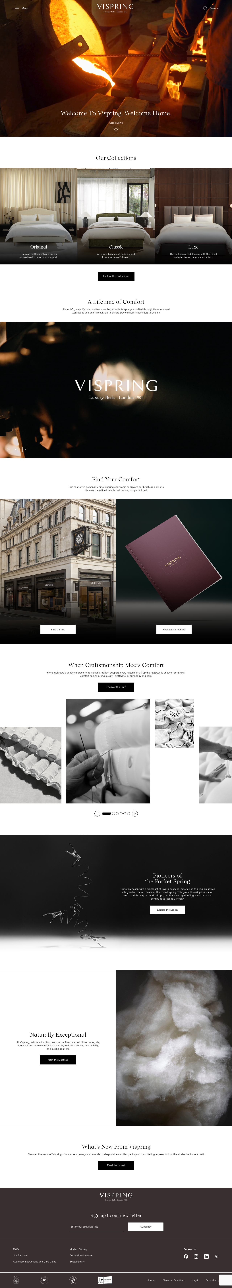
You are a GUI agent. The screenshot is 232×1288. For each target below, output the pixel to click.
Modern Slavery (78, 1249)
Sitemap (151, 1280)
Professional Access (81, 1255)
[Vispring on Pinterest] (217, 1256)
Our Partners (20, 1255)
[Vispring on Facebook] (186, 1256)
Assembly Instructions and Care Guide (34, 1261)
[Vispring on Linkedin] (206, 1256)
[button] (116, 127)
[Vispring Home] (115, 8)
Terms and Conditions (174, 1280)
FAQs (16, 1249)
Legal (195, 1280)
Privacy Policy (212, 1280)
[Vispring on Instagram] (196, 1256)
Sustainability (77, 1261)
